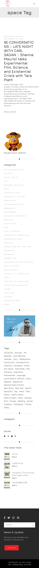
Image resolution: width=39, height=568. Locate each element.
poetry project (10, 398)
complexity (10, 200)
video (6, 407)
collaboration (24, 359)
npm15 (28, 388)
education (18, 365)
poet (28, 391)
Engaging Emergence (15, 216)
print (6, 401)
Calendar (7, 359)
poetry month (17, 394)
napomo (7, 382)
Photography (11, 270)
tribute (28, 404)
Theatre (8, 297)
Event (26, 365)
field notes (20, 369)
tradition (8, 404)
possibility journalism (16, 273)
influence (8, 372)
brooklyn (7, 356)
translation (18, 404)
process (13, 401)
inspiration (18, 372)
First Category (12, 231)
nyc (15, 391)
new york (19, 388)
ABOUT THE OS (11, 177)
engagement (10, 212)
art (25, 353)
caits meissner (19, 356)
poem (21, 391)
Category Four (12, 193)
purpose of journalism (16, 281)
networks (9, 254)
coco (15, 359)
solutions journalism (16, 285)
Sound (7, 289)
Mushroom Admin (13, 36)
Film (6, 227)
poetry (7, 394)
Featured (9, 220)
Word (7, 304)
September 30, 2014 (14, 39)
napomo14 (17, 382)
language (21, 375)
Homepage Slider (13, 239)
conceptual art (22, 362)
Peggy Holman (11, 266)
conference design (14, 204)
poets (20, 398)
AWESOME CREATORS (14, 185)
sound (29, 401)
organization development (19, 262)
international (9, 375)
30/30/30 (8, 173)
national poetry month (14, 385)
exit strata (8, 369)
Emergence (9, 208)
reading (21, 401)
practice (27, 398)
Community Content (15, 196)
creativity (8, 365)
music (28, 378)
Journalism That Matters (18, 246)
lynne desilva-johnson (14, 378)
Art (6, 181)
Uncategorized (12, 300)
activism (18, 353)
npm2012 (8, 391)
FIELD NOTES (10, 223)
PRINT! (7, 277)
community (9, 362)
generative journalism (16, 235)
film (28, 369)
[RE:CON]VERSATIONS (14, 169)
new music (9, 388)
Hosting (8, 243)
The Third (9, 293)
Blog (6, 189)
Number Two (10, 258)
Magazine (9, 250)
